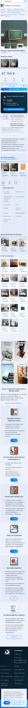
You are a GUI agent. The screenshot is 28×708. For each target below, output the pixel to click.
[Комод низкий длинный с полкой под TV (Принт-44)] (14, 308)
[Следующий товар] (27, 20)
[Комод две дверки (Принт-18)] (14, 278)
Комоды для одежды (10, 14)
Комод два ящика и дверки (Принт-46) (13, 328)
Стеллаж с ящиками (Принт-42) (4, 248)
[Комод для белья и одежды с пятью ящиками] (23, 167)
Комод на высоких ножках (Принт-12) (13, 298)
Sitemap (16, 666)
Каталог (3, 666)
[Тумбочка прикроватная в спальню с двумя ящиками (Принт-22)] (5, 322)
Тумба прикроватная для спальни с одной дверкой (5, 269)
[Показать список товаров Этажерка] (4, 104)
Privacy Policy (5, 673)
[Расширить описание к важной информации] (14, 223)
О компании (18, 657)
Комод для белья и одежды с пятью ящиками (22, 173)
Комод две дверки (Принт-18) (13, 284)
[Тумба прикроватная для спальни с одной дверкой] (5, 263)
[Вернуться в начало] (2, 5)
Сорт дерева (7, 205)
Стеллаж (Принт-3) (13, 173)
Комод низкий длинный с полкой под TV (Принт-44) (13, 313)
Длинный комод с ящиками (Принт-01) (13, 269)
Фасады (6, 208)
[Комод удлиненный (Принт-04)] (23, 293)
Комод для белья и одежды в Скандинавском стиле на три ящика (22, 284)
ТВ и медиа (21, 14)
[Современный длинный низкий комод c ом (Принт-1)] (5, 293)
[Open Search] (22, 5)
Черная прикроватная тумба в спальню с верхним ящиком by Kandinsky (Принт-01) (14, 248)
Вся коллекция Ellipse (9, 159)
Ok (7, 702)
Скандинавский (20, 196)
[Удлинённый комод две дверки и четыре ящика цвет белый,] (5, 308)
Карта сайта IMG (19, 673)
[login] (25, 1)
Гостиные (7, 16)
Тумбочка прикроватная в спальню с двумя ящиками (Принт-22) (5, 328)
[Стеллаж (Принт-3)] (14, 167)
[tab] (3, 183)
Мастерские (8, 1)
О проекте (17, 654)
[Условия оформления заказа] (4, 97)
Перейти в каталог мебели (13, 403)
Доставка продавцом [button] (17, 118)
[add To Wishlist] (25, 86)
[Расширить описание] (14, 135)
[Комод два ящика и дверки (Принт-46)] (14, 322)
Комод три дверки (22, 269)
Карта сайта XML (19, 669)
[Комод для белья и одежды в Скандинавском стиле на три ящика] (23, 278)
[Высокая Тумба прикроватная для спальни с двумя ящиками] (23, 242)
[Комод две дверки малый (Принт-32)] (23, 308)
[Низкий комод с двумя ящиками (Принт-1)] (14, 63)
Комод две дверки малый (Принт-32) (22, 313)
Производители (5, 669)
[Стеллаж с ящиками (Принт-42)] (5, 242)
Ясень (17, 205)
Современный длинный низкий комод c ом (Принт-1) (5, 298)
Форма (5, 213)
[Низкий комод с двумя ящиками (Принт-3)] (5, 63)
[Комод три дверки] (23, 263)
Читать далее (21, 150)
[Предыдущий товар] (1, 20)
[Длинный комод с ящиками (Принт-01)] (14, 263)
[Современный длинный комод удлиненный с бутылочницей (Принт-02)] (5, 278)
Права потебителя (6, 676)
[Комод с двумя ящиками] (14, 33)
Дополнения (7, 216)
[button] (2, 1)
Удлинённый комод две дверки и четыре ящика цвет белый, (5, 313)
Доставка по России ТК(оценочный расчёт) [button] (17, 124)
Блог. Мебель (5, 680)
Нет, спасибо (17, 702)
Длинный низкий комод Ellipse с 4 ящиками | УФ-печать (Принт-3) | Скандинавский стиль (5, 173)
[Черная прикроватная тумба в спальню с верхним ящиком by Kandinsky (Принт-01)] (14, 242)
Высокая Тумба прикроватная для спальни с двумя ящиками (23, 248)
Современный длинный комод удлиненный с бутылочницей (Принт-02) (5, 284)
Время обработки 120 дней (8, 83)
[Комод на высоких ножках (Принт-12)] (14, 293)
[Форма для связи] (20, 661)
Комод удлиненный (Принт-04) (22, 298)
